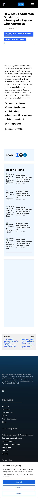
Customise (19, 488)
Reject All (19, 493)
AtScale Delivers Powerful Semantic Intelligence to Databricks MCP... (11, 343)
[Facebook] (17, 155)
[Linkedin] (25, 155)
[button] (32, 4)
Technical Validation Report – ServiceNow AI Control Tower (24, 178)
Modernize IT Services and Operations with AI (23, 194)
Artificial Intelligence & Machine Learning (18, 34)
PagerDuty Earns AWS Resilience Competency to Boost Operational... (27, 343)
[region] (19, 480)
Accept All (19, 482)
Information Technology (15, 39)
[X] (21, 155)
